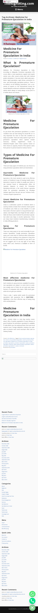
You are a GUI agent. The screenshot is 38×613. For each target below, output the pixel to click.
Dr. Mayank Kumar (22, 58)
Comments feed (5, 526)
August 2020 (4, 449)
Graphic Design (5, 494)
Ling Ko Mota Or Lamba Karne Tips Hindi (11, 414)
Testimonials (4, 512)
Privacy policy (5, 543)
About (3, 486)
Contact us (4, 539)
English (8, 1)
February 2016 (5, 463)
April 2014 (4, 469)
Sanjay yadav (5, 431)
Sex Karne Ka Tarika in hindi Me (9, 418)
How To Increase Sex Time (8, 496)
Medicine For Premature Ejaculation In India (16, 52)
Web (3, 516)
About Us (4, 535)
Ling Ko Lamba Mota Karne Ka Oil (9, 416)
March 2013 (4, 479)
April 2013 (4, 477)
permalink (12, 347)
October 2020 (5, 445)
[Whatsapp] (32, 594)
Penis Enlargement (6, 500)
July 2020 (4, 451)
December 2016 (5, 457)
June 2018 (4, 453)
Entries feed (4, 524)
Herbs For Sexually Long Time (9, 420)
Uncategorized (5, 514)
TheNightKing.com (19, 3)
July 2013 (4, 473)
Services (4, 502)
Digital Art (4, 488)
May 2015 (4, 465)
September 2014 (6, 467)
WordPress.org (5, 528)
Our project (4, 537)
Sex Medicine (11, 338)
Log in (3, 522)
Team (3, 508)
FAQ (3, 490)
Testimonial (4, 510)
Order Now (14, 433)
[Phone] (32, 601)
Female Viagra (5, 492)
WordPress (26, 609)
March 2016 (4, 461)
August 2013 (4, 471)
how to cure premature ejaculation (14, 339)
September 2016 (6, 459)
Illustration (4, 498)
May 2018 (4, 455)
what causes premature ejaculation (22, 344)
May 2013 (4, 475)
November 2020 (5, 443)
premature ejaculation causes (22, 343)
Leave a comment (20, 346)
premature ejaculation (8, 343)
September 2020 (6, 447)
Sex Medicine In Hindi (7, 506)
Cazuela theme (13, 609)
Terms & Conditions (6, 541)
